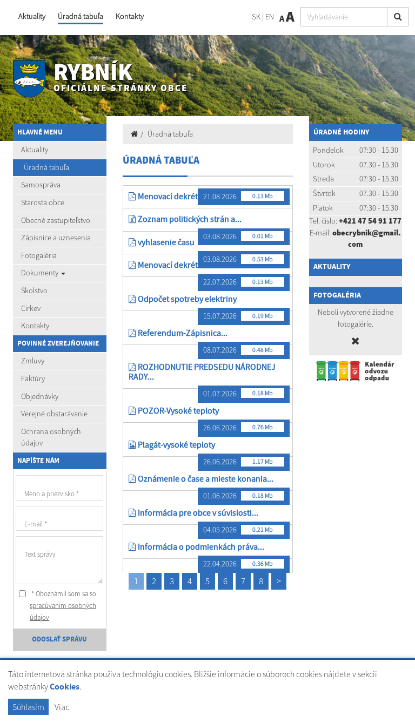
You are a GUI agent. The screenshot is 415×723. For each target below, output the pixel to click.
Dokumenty (40, 273)
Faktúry (33, 378)
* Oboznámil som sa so (63, 605)
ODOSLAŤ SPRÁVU (59, 639)
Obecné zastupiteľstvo (55, 220)
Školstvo (34, 290)
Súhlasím (28, 706)
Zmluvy (32, 361)
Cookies (64, 687)
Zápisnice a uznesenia (56, 237)
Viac (62, 706)
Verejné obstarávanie (54, 413)
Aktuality (31, 16)
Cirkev (31, 308)
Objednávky (39, 396)
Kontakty (130, 16)
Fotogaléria (39, 255)
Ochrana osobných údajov (51, 437)
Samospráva (41, 185)
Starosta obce (42, 202)
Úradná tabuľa (80, 16)
